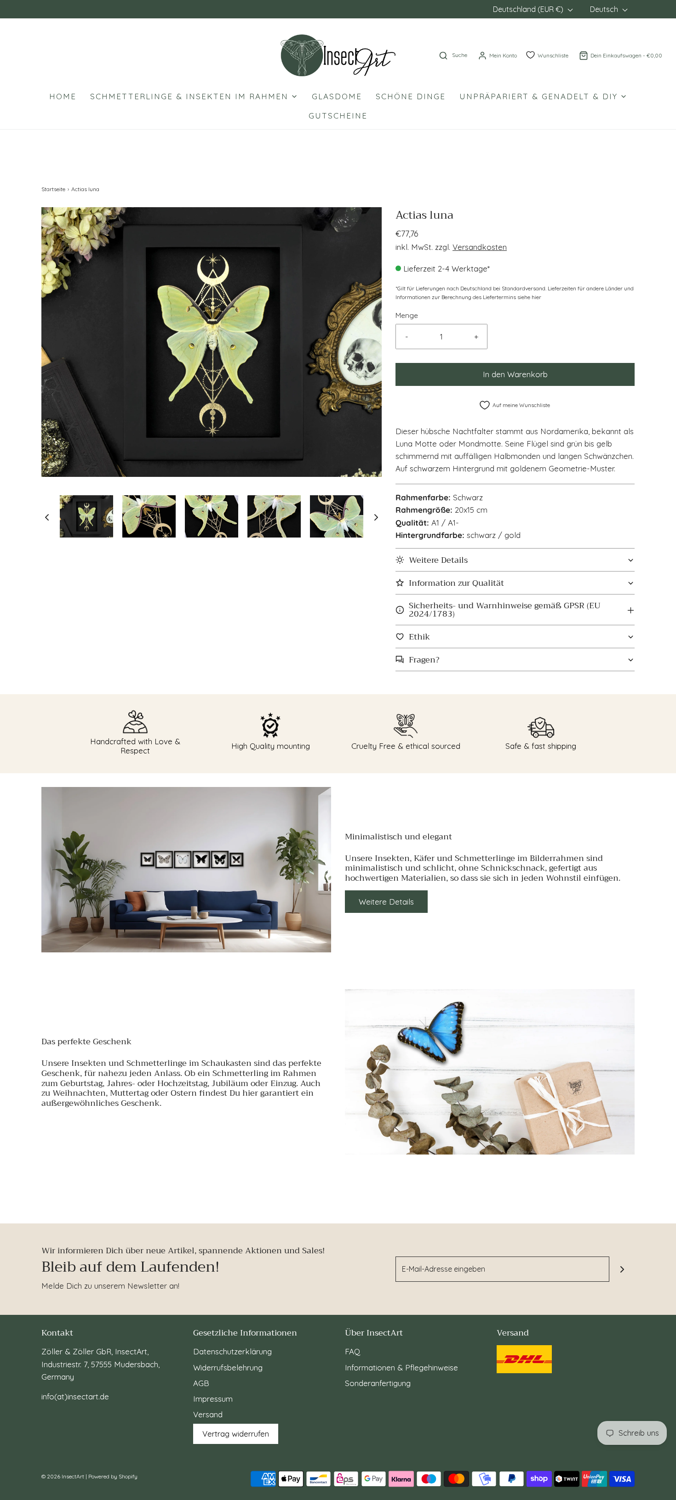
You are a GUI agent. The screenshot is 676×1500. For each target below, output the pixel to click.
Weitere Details (386, 901)
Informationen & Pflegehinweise (401, 1367)
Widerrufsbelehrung (228, 1367)
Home (62, 96)
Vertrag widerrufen (235, 1433)
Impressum (213, 1399)
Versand (208, 1414)
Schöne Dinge (411, 96)
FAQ (352, 1351)
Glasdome (337, 96)
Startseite (53, 189)
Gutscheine (338, 115)
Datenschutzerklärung (232, 1351)
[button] (46, 516)
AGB (201, 1383)
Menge (406, 315)
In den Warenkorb (515, 374)
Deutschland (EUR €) (529, 9)
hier (536, 297)
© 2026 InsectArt (62, 1476)
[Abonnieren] (622, 1269)
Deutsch (605, 9)
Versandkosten (480, 247)
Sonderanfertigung (378, 1383)
